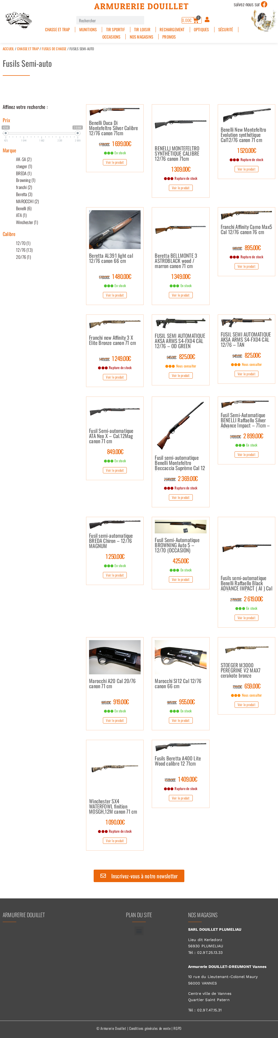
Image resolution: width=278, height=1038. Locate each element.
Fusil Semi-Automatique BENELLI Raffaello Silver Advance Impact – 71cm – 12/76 (245, 420)
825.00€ (181, 356)
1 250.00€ (115, 556)
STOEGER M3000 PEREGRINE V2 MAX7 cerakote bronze (240, 670)
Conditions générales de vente (149, 1028)
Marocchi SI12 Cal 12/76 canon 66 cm (178, 684)
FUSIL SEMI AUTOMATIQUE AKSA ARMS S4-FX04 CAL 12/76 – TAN (246, 340)
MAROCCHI (27, 201)
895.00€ (246, 247)
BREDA (23, 173)
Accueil (8, 48)
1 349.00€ (180, 276)
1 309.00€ (180, 169)
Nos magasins (141, 37)
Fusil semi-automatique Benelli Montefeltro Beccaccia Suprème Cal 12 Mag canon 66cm (180, 463)
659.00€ (246, 685)
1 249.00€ (115, 358)
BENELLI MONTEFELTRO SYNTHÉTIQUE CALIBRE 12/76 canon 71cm (177, 154)
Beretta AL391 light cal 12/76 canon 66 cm (111, 258)
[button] (138, 930)
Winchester (27, 222)
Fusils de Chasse (54, 48)
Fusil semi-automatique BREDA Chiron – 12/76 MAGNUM (111, 541)
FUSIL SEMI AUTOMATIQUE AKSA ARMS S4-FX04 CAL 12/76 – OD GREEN (180, 341)
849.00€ (115, 451)
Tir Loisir (142, 29)
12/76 (24, 250)
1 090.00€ (115, 821)
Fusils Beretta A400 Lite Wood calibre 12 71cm (178, 761)
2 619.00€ (246, 598)
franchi (24, 187)
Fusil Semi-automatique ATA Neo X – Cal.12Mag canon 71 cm (111, 436)
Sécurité (225, 29)
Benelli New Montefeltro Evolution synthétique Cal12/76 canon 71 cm (243, 135)
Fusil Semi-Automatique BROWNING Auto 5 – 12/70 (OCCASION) (177, 545)
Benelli (23, 208)
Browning (25, 180)
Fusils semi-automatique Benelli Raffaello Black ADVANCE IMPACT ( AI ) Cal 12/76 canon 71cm (246, 583)
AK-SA (23, 159)
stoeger (24, 166)
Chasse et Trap (57, 29)
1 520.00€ (246, 150)
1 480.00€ (115, 276)
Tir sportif (115, 29)
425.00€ (181, 560)
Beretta (24, 194)
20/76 (23, 257)
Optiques (201, 29)
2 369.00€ (181, 478)
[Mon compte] (207, 19)
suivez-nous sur (247, 4)
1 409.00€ (181, 779)
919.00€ (115, 701)
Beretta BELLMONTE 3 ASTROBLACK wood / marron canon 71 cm (176, 261)
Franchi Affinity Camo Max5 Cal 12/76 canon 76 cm (246, 229)
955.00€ (181, 701)
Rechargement (172, 29)
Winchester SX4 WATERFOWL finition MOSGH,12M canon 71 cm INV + (113, 806)
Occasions (111, 37)
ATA (21, 215)
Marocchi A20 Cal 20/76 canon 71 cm (112, 684)
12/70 (23, 243)
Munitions (88, 29)
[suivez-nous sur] (264, 4)
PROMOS (169, 37)
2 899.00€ (246, 435)
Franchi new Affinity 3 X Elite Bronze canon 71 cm (112, 340)
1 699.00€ (115, 143)
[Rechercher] (148, 20)
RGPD (177, 1028)
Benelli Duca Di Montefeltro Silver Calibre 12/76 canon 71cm (113, 128)
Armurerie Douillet (141, 6)
